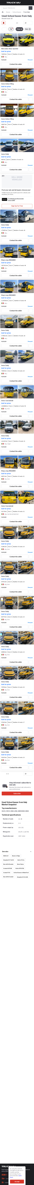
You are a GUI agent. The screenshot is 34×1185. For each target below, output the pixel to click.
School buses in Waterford (21, 872)
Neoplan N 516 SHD (22, 877)
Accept (17, 1182)
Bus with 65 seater (8, 876)
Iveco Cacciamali (7, 401)
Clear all (19, 29)
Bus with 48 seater (8, 864)
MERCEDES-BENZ (23, 811)
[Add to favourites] (31, 64)
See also (5, 851)
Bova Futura (20, 864)
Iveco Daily (5, 154)
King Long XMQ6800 (8, 260)
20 (25, 23)
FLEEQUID (3, 60)
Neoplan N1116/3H (8, 860)
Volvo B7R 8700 (19, 868)
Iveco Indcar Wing (7, 84)
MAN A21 (5, 856)
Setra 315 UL (20, 860)
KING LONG (14, 811)
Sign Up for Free (17, 206)
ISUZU (3, 811)
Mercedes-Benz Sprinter (9, 49)
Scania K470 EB (7, 868)
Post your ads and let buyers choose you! (16, 190)
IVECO (8, 811)
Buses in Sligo (16, 856)
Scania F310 (6, 872)
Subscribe (17, 793)
